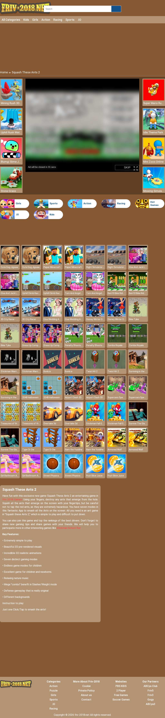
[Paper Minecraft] (53, 263)
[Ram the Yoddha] (74, 445)
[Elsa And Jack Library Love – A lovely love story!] (138, 263)
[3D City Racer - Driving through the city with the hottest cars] (10, 315)
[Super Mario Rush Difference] (153, 99)
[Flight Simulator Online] (95, 263)
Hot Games (154, 204)
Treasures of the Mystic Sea (15, 423)
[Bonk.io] (53, 367)
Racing (57, 19)
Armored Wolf (115, 449)
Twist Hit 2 (91, 371)
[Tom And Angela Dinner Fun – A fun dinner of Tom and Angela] (74, 289)
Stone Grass (8, 191)
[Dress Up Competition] (31, 341)
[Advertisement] (82, 47)
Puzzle (54, 690)
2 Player (121, 690)
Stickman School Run (69, 527)
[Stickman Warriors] (10, 367)
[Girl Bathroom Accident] (10, 472)
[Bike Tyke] (138, 315)
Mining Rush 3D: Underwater (11, 103)
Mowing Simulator (153, 191)
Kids (26, 19)
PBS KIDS (121, 686)
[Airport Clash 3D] (74, 393)
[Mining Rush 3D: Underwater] (11, 99)
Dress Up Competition (33, 345)
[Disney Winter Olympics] (95, 315)
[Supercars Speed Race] (117, 393)
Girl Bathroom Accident (13, 475)
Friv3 (150, 695)
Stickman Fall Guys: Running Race (103, 423)
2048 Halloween (30, 397)
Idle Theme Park (153, 132)
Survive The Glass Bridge (142, 423)
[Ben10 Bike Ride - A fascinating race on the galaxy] (117, 289)
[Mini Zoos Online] (153, 158)
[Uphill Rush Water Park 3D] (11, 128)
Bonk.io (47, 371)
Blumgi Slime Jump (11, 161)
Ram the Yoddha (73, 449)
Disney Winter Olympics (98, 319)
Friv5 (150, 690)
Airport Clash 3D (73, 397)
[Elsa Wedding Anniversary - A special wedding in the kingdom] (53, 315)
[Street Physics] (53, 472)
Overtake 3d (50, 423)
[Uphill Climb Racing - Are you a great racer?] (31, 289)
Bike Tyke (134, 319)
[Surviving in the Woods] (138, 367)
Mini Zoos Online (153, 161)
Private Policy (86, 690)
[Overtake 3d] (53, 419)
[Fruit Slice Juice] (95, 472)
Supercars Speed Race (119, 397)
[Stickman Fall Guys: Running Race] (95, 419)
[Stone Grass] (11, 187)
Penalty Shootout (74, 345)
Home (4, 72)
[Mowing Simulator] (153, 187)
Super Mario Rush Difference (153, 103)
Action (45, 19)
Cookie (86, 686)
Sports (69, 19)
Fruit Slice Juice (94, 475)
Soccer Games (121, 699)
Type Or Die (28, 449)
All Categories (11, 19)
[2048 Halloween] (31, 393)
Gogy (150, 699)
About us (86, 695)
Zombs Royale (115, 345)
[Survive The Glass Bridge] (138, 419)
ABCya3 (150, 704)
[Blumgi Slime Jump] (11, 158)
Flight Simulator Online (97, 267)
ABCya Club (150, 686)
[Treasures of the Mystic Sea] (10, 419)
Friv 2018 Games (12, 499)
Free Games (121, 695)
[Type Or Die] (31, 445)
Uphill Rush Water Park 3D (11, 132)
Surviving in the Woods (140, 371)
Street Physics (51, 475)
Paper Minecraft (52, 267)
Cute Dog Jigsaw (9, 267)
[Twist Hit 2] (95, 367)
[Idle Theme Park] (153, 128)
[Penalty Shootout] (74, 341)
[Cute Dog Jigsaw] (10, 263)
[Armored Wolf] (117, 445)
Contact (86, 699)
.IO (79, 19)
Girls (35, 19)
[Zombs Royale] (117, 341)
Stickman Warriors (10, 371)
